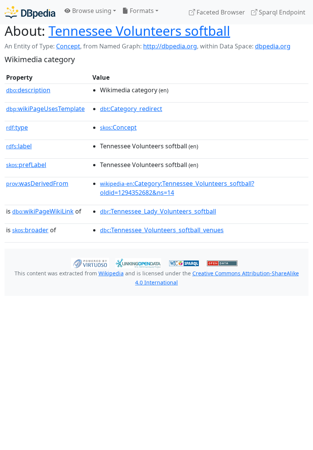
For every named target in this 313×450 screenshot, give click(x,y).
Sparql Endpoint (281, 12)
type (17, 127)
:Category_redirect (131, 108)
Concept (68, 46)
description (28, 90)
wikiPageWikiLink (43, 211)
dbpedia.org (272, 46)
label (19, 146)
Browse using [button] (91, 10)
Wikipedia (111, 273)
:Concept (118, 127)
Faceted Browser (220, 12)
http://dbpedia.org (170, 46)
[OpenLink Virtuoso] (90, 262)
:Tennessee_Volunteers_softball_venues (162, 230)
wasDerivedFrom (37, 183)
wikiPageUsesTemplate (45, 108)
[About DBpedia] (30, 12)
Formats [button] (141, 10)
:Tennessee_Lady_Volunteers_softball (158, 211)
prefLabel (26, 165)
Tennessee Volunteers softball (139, 31)
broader (30, 230)
